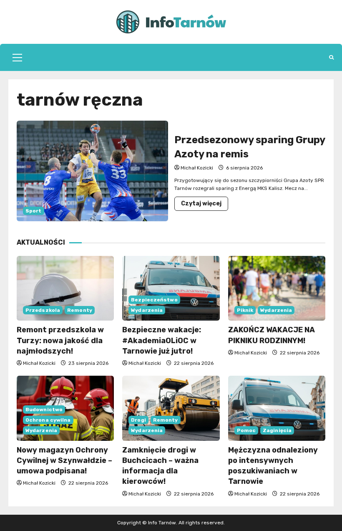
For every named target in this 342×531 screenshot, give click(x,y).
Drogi (138, 420)
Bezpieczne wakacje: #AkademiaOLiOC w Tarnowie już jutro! (161, 340)
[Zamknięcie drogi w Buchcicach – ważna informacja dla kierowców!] (170, 408)
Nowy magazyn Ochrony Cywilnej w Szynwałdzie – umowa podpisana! (64, 460)
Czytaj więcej (204, 205)
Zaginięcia (277, 430)
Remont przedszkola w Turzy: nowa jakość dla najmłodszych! (60, 340)
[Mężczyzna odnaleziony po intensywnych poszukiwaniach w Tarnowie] (276, 408)
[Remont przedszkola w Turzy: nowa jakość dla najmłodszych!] (65, 288)
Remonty (79, 310)
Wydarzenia (147, 310)
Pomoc (246, 430)
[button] (17, 57)
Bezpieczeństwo (154, 300)
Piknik (245, 310)
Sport (33, 211)
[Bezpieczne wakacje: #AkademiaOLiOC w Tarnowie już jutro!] (170, 288)
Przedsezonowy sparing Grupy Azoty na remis (92, 171)
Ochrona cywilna (48, 420)
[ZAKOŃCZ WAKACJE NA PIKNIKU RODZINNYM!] (276, 288)
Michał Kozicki (197, 168)
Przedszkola (42, 310)
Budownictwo (44, 409)
